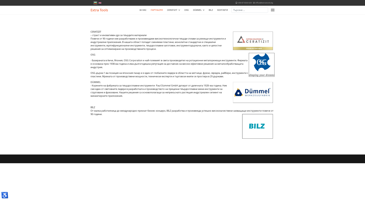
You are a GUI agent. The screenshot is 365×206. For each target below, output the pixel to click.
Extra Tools (99, 10)
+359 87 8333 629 (244, 3)
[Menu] (272, 10)
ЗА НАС (142, 10)
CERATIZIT (172, 10)
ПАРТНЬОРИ (157, 10)
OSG (186, 10)
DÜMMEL (197, 10)
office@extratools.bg (264, 3)
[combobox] (249, 10)
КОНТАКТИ (222, 10)
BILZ (211, 10)
